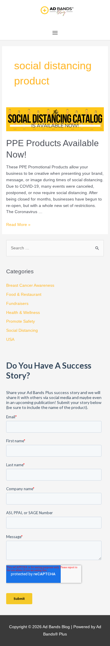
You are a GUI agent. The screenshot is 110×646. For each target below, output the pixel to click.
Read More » (18, 224)
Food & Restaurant (23, 294)
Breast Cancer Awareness (30, 285)
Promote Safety (20, 321)
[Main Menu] (55, 33)
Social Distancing (22, 330)
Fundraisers (17, 303)
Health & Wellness (23, 312)
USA (10, 339)
